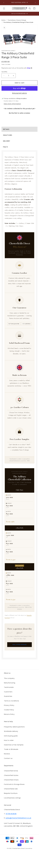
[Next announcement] (35, 2)
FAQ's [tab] (5, 147)
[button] (4, 8)
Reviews (7, 754)
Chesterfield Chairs (11, 780)
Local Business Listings (12, 798)
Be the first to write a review (19, 113)
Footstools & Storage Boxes (14, 784)
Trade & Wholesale (11, 749)
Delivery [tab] (6, 141)
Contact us (8, 758)
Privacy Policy (9, 705)
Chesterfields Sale (11, 789)
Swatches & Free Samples (14, 745)
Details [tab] (6, 129)
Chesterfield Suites (11, 775)
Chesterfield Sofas (11, 771)
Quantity (4, 72)
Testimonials (9, 687)
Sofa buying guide (11, 736)
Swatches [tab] (7, 135)
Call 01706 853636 (19, 644)
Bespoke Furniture (10, 793)
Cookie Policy (9, 710)
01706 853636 (11, 814)
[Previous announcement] (4, 2)
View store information (12, 104)
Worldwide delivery (11, 731)
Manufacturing (9, 683)
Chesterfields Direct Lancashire (22, 848)
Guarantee (8, 696)
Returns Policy (9, 714)
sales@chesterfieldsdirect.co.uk (18, 818)
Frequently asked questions (14, 727)
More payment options (19, 93)
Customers (8, 692)
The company (9, 678)
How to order (9, 740)
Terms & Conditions (11, 701)
